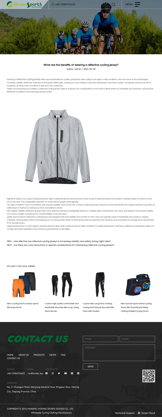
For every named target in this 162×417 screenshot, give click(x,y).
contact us (13, 358)
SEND (90, 366)
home (10, 355)
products (39, 355)
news (52, 355)
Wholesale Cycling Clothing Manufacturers (51, 412)
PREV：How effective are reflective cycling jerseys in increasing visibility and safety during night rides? (59, 241)
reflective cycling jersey (28, 79)
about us (23, 355)
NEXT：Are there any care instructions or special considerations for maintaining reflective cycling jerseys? (60, 245)
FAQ (63, 355)
